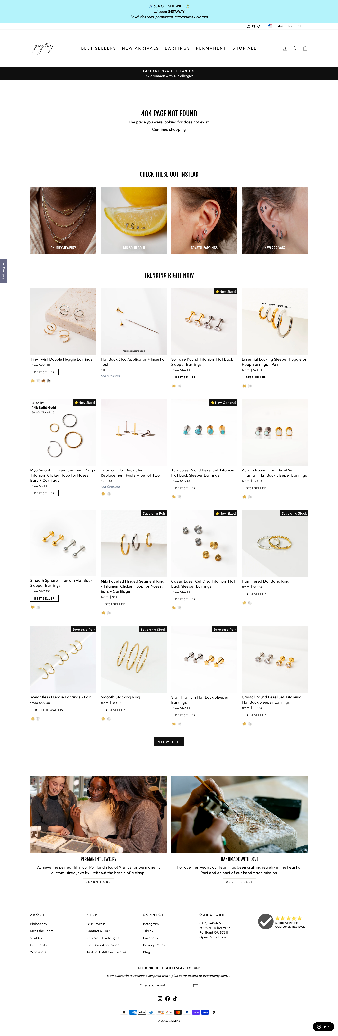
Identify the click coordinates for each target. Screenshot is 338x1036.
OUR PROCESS (239, 882)
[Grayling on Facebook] (167, 998)
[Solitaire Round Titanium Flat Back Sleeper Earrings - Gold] (174, 386)
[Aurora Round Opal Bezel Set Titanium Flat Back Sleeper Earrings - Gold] (244, 497)
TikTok (148, 931)
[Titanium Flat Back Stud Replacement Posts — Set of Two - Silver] (109, 494)
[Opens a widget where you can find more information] (323, 1027)
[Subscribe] (195, 985)
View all (169, 742)
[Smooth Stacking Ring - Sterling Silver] (109, 719)
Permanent (211, 48)
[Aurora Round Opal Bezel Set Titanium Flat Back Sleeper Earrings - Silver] (250, 497)
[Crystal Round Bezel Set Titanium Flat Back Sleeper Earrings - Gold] (244, 724)
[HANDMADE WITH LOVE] (239, 814)
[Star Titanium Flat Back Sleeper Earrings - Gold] (174, 724)
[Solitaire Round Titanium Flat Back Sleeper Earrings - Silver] (179, 386)
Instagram (151, 924)
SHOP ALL (245, 48)
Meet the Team (42, 931)
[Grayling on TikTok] (175, 998)
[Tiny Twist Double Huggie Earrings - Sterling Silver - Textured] (48, 381)
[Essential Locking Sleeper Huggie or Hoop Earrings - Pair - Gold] (244, 386)
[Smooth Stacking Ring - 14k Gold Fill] (103, 719)
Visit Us (36, 938)
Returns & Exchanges (102, 938)
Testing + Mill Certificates (106, 952)
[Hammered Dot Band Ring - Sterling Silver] (250, 603)
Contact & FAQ (98, 931)
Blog (146, 952)
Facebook (150, 938)
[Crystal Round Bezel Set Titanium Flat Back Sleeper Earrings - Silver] (250, 724)
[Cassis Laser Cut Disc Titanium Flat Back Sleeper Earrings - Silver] (179, 608)
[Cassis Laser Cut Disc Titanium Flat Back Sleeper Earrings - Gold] (174, 608)
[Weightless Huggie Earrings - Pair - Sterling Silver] (38, 719)
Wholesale (38, 952)
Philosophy (38, 924)
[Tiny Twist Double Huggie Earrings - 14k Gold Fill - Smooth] (33, 381)
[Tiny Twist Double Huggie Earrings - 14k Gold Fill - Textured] (43, 381)
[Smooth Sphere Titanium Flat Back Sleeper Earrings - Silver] (38, 607)
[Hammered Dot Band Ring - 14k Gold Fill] (244, 603)
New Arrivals (140, 48)
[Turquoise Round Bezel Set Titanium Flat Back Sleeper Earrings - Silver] (179, 497)
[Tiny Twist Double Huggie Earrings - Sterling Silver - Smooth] (38, 381)
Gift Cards (38, 945)
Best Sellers (98, 48)
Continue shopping (169, 129)
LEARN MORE (98, 882)
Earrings (177, 48)
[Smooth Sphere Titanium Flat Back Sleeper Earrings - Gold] (33, 607)
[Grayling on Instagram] (160, 998)
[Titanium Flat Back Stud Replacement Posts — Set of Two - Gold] (103, 494)
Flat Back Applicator (102, 945)
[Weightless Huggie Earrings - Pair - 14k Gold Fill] (33, 719)
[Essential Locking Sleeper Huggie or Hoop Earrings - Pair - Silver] (250, 386)
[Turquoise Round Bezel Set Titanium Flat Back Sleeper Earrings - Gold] (174, 497)
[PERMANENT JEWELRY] (98, 814)
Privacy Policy (154, 945)
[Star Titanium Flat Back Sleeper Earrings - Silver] (179, 724)
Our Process (95, 924)
